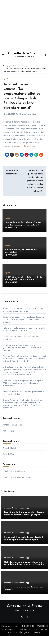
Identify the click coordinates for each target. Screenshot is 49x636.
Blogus (24, 632)
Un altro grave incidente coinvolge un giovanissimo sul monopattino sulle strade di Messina (22, 347)
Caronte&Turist (9, 454)
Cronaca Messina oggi (20, 508)
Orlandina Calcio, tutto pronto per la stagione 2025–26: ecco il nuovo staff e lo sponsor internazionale (23, 383)
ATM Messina (8, 431)
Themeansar (35, 632)
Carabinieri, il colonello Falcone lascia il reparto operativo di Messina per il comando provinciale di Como (23, 319)
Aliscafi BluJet (9, 448)
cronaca (7, 508)
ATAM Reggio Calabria (12, 425)
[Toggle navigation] (3, 55)
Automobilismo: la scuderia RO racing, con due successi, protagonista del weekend (24, 225)
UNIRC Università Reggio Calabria (17, 477)
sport (5, 79)
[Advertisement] (24, 25)
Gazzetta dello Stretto (23, 53)
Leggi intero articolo (26, 146)
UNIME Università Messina (14, 471)
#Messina (21, 114)
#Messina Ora (31, 114)
